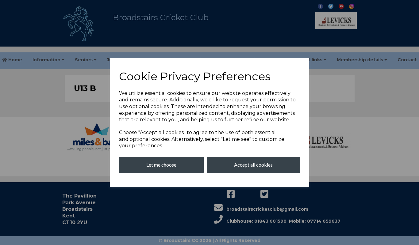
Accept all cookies (253, 165)
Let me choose (161, 165)
